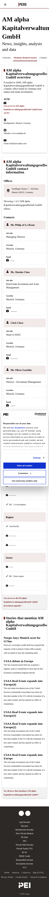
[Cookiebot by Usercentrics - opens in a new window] (35, 414)
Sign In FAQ (38, 872)
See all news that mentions (21, 793)
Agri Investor (24, 822)
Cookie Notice (22, 877)
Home (6, 872)
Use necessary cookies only (24, 481)
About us (15, 872)
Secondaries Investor (24, 864)
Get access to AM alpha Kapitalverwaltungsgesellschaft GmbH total (23, 109)
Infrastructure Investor (24, 830)
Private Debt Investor (24, 845)
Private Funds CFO (24, 848)
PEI (24, 841)
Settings (37, 458)
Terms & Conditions (38, 877)
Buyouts (24, 826)
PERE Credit (24, 856)
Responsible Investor (24, 860)
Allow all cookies (24, 465)
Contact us (26, 872)
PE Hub (24, 837)
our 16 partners (18, 428)
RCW (24, 852)
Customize (23, 473)
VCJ (24, 867)
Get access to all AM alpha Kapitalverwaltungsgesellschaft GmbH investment (21, 602)
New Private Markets (24, 833)
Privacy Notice (7, 877)
